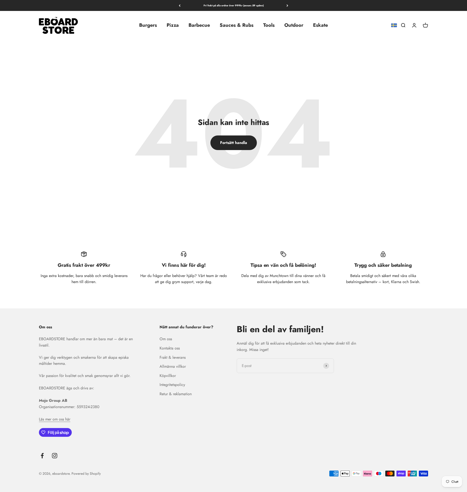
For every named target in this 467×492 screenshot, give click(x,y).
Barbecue (199, 25)
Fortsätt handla (233, 142)
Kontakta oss (170, 348)
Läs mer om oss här (54, 419)
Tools (269, 25)
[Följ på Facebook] (42, 455)
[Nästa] (287, 5)
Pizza (173, 25)
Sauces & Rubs (236, 25)
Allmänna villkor (173, 366)
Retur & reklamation (176, 394)
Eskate (320, 25)
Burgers (148, 25)
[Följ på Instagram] (54, 455)
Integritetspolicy (172, 384)
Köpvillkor (168, 375)
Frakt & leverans (173, 357)
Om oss (166, 339)
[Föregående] (179, 5)
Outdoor (293, 25)
